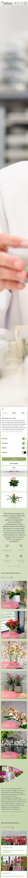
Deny (14, 467)
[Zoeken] (22, 3)
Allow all (14, 459)
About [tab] (23, 413)
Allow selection (14, 463)
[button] (15, 3)
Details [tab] (14, 413)
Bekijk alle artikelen (5, 827)
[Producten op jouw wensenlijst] (18, 3)
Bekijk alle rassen (5, 577)
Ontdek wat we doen (6, 816)
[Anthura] (6, 3)
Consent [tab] (5, 413)
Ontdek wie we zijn (12, 566)
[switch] (24, 443)
